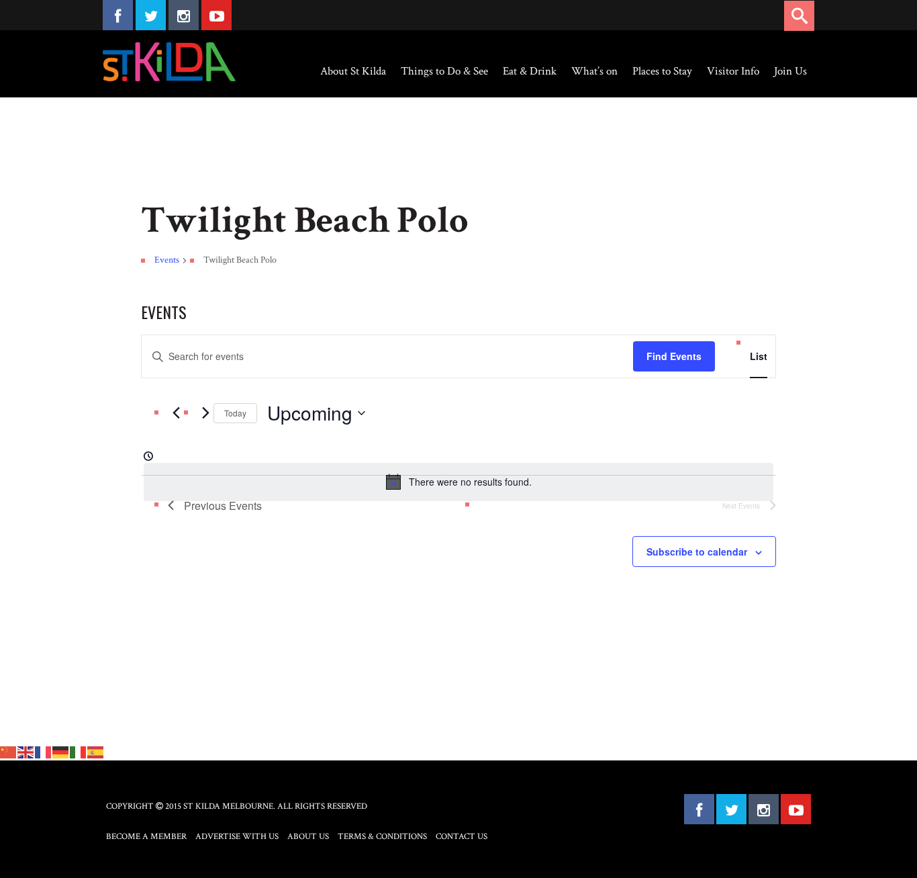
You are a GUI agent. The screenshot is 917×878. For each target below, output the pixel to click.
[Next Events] (205, 413)
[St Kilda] (169, 61)
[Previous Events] (176, 413)
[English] (26, 751)
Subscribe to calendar (696, 551)
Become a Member (146, 836)
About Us (308, 836)
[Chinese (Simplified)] (8, 751)
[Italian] (78, 751)
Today (235, 413)
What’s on (594, 71)
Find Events (674, 356)
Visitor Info (733, 71)
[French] (43, 751)
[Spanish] (96, 751)
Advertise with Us (237, 836)
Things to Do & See (444, 71)
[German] (61, 751)
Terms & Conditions (382, 836)
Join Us (790, 71)
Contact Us (461, 836)
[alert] (458, 481)
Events (166, 260)
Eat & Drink (530, 71)
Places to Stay (662, 71)
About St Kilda (353, 71)
